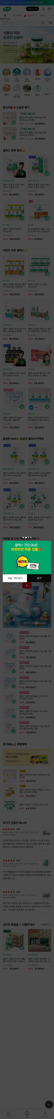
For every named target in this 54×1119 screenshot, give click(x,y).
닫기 (39, 578)
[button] (23, 537)
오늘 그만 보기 (15, 578)
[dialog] (27, 559)
